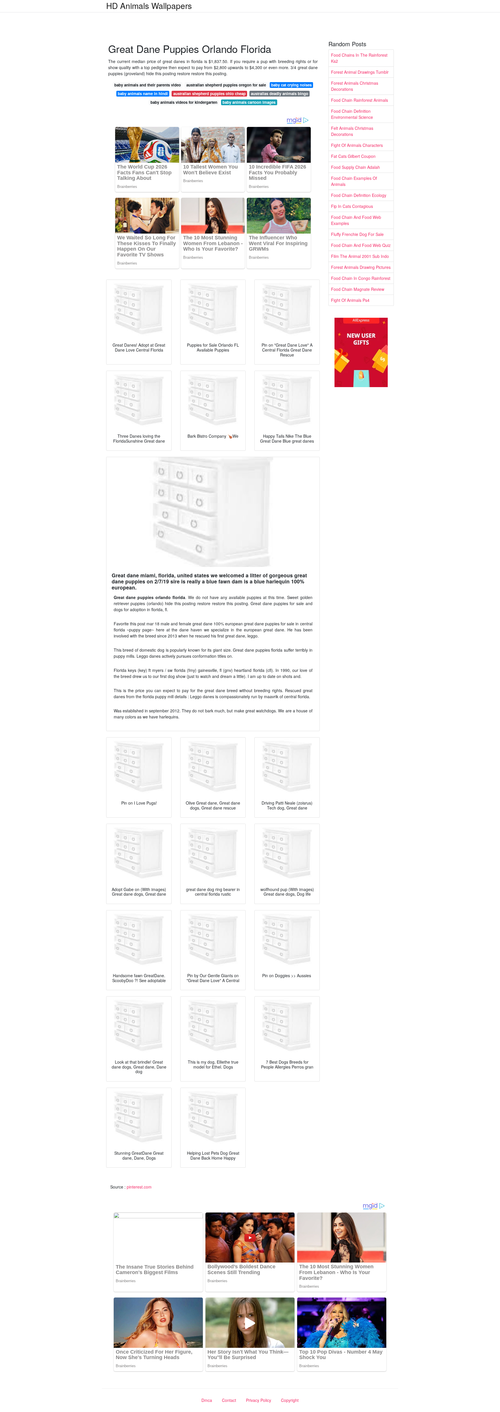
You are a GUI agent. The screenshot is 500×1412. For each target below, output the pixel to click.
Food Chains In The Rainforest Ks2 (359, 58)
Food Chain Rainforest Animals (359, 100)
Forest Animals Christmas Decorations (354, 86)
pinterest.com (139, 1187)
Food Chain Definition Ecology (358, 195)
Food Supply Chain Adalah (355, 167)
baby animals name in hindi (143, 93)
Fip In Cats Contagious (352, 206)
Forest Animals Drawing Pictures (361, 267)
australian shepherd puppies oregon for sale (226, 85)
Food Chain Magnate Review (357, 289)
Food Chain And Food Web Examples (356, 220)
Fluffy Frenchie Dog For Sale (357, 234)
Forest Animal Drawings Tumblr (360, 72)
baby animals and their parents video (147, 85)
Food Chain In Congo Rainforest (360, 278)
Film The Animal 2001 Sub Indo (360, 256)
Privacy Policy (258, 1400)
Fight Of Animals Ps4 (350, 300)
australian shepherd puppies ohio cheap (209, 93)
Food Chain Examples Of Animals (354, 181)
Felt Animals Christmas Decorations (352, 131)
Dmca (206, 1400)
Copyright (290, 1400)
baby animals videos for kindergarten (183, 102)
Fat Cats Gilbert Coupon (353, 156)
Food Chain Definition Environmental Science (352, 114)
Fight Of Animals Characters (357, 145)
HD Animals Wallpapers (149, 5)
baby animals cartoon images (249, 102)
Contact (229, 1400)
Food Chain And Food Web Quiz (361, 245)
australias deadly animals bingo (279, 93)
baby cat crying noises (291, 85)
